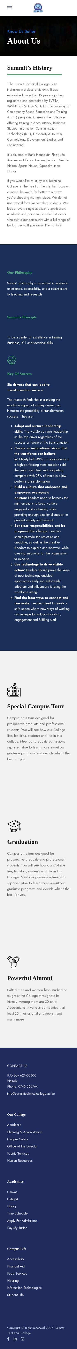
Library (11, 1206)
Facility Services (18, 1153)
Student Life (15, 1295)
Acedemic (14, 1124)
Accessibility (15, 1259)
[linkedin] (15, 1339)
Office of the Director (22, 1146)
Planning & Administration (24, 1132)
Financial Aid (16, 1266)
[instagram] (22, 1339)
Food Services (17, 1273)
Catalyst (12, 1199)
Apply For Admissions (22, 1220)
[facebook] (8, 1339)
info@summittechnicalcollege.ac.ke (31, 1093)
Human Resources (20, 1160)
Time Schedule (17, 1213)
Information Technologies (24, 1287)
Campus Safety (17, 1139)
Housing (13, 1280)
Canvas (12, 1192)
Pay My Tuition (17, 1228)
